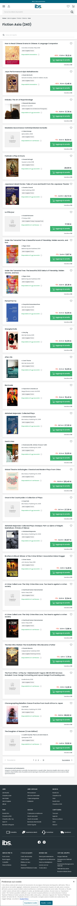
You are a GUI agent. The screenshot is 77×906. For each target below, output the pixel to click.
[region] (38, 892)
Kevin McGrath (27, 75)
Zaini (54, 822)
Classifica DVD (6, 816)
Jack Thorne (27, 360)
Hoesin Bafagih (28, 159)
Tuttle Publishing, (26, 190)
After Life (8, 357)
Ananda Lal (34, 389)
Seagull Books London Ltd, (29, 391)
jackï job (25, 707)
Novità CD (56, 793)
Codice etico (43, 868)
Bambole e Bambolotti (34, 822)
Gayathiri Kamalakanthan (31, 304)
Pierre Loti (36, 735)
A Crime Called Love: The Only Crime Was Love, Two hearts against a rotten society (36, 585)
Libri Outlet (5, 798)
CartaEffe (5, 862)
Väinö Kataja (27, 131)
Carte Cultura (25, 859)
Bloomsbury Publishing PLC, (29, 419)
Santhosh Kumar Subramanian (33, 590)
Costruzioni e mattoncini (35, 813)
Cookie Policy (24, 899)
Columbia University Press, (29, 48)
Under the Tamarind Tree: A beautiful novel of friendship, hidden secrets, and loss (36, 241)
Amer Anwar (27, 559)
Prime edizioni (31, 793)
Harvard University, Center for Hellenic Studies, (34, 78)
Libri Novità (5, 793)
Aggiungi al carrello (62, 60)
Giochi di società (32, 819)
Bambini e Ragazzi (8, 825)
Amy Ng (25, 332)
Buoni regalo (6, 859)
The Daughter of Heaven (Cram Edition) (21, 731)
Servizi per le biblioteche (46, 856)
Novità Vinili (56, 801)
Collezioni (30, 801)
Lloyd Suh (26, 501)
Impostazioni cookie (30, 903)
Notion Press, (25, 592)
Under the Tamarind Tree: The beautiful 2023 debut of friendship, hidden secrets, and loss (34, 272)
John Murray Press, (26, 562)
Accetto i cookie (46, 903)
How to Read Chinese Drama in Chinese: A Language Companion (31, 43)
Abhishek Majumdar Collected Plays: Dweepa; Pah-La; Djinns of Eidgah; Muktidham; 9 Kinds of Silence (34, 527)
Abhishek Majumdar (29, 417)
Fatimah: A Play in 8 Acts (15, 156)
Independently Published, (28, 651)
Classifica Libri (6, 795)
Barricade (9, 385)
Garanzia (24, 865)
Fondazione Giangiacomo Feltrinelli (65, 865)
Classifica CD (57, 795)
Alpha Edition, (25, 134)
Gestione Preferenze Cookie (29, 868)
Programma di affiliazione (47, 859)
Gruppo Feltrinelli (62, 856)
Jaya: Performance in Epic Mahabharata (21, 72)
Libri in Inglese (6, 801)
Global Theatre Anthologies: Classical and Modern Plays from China (33, 469)
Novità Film (5, 813)
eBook (4, 804)
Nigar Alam (26, 246)
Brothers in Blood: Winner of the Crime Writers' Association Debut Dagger (35, 556)
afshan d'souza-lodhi (40, 445)
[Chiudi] (74, 881)
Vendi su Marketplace (45, 862)
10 (43, 760)
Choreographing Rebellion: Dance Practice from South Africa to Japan (34, 703)
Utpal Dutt (26, 389)
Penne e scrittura (58, 819)
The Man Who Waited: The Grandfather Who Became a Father (30, 645)
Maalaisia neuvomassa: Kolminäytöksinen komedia (26, 128)
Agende (55, 816)
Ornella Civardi (28, 187)
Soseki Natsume (28, 215)
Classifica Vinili (57, 804)
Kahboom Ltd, (25, 106)
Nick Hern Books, (26, 307)
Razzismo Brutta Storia (64, 871)
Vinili (54, 798)
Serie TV (4, 822)
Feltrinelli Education (63, 869)
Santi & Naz (9, 441)
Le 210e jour (9, 212)
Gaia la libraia (6, 865)
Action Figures (31, 825)
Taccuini (55, 813)
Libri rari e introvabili (33, 795)
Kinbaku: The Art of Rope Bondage (19, 100)
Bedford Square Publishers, (29, 248)
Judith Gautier (27, 735)
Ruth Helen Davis (45, 735)
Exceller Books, (25, 679)
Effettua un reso (25, 862)
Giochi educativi (32, 816)
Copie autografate (33, 798)
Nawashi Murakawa (29, 103)
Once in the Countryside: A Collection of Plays (23, 498)
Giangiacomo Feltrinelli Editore (64, 860)
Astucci (55, 825)
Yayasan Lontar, (26, 162)
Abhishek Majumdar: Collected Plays (20, 413)
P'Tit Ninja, (24, 218)
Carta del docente (26, 856)
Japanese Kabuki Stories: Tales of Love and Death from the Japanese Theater (37, 184)
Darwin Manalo (28, 648)
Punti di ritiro (6, 856)
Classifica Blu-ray (8, 819)
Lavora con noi (43, 865)
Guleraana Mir (27, 445)
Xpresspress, (25, 737)
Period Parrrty (10, 301)
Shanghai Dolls (11, 329)
